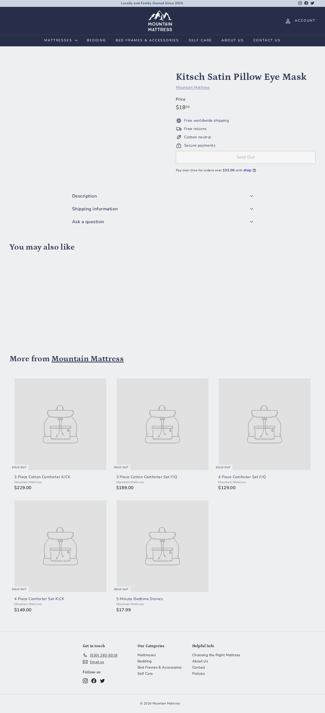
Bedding (96, 40)
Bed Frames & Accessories (147, 40)
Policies (198, 673)
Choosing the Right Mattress (216, 655)
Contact (198, 667)
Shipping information (95, 209)
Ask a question (88, 222)
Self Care (200, 40)
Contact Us (267, 40)
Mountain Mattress (193, 87)
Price (180, 99)
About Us (233, 40)
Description (84, 196)
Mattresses (59, 40)
